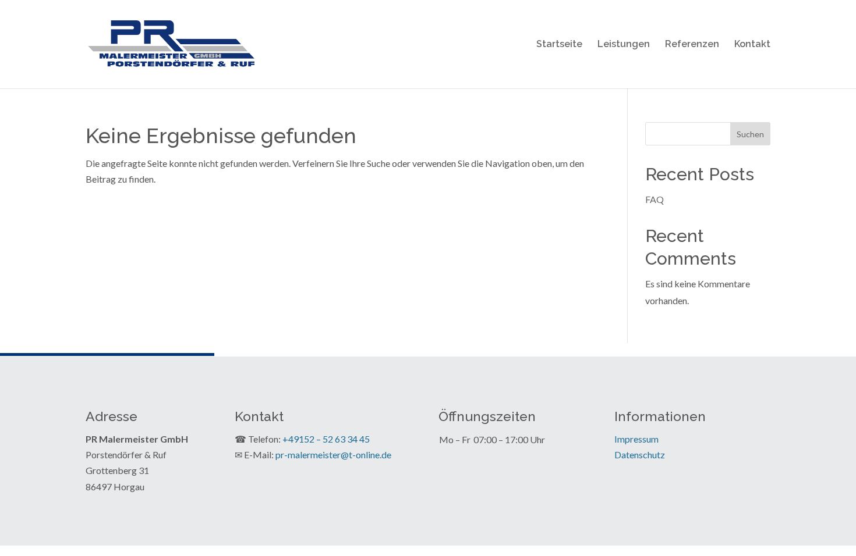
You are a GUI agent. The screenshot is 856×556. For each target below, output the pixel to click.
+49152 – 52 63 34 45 (326, 438)
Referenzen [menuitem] (692, 44)
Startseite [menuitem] (559, 44)
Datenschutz (639, 454)
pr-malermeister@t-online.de (333, 454)
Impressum (636, 438)
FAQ (654, 199)
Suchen (750, 134)
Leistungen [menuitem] (623, 44)
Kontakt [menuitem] (752, 44)
